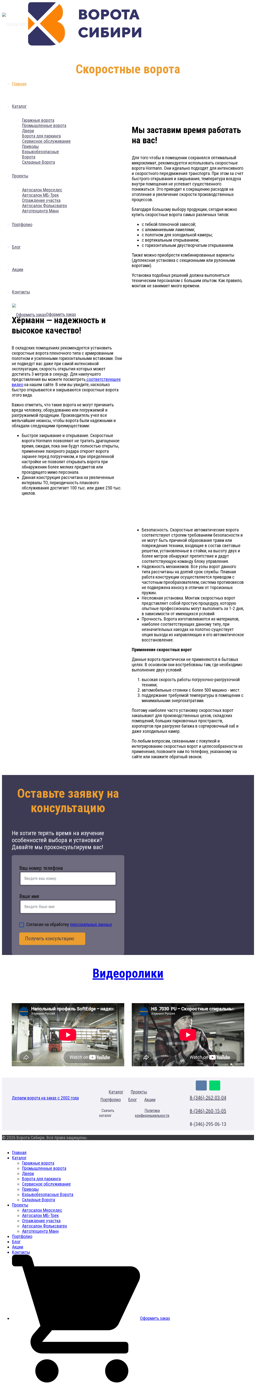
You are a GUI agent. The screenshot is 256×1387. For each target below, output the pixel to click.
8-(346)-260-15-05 (208, 1111)
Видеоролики (128, 973)
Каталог (116, 1091)
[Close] (4, 1142)
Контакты (21, 1252)
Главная (19, 1152)
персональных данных (91, 924)
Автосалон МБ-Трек (40, 1215)
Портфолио (110, 1099)
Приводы (30, 1189)
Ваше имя (29, 896)
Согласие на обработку (69, 924)
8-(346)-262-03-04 (208, 1098)
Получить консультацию (50, 938)
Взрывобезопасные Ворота (47, 1194)
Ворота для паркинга (41, 1178)
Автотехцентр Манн (40, 1231)
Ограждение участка (41, 1220)
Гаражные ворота (38, 1163)
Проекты (139, 1091)
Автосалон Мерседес (42, 1210)
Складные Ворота (38, 1199)
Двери (28, 1173)
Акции (150, 1099)
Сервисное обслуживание (46, 1184)
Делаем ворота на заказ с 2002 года (45, 1097)
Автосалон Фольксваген (44, 1226)
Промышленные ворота (44, 1168)
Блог (132, 1099)
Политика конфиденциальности (152, 1113)
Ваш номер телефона (41, 868)
